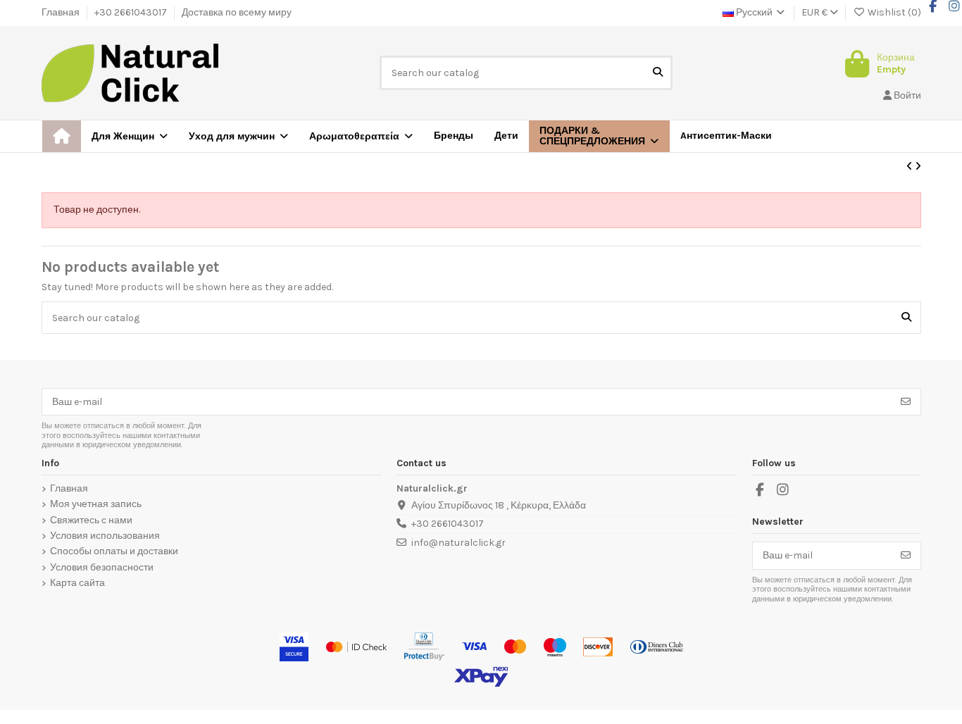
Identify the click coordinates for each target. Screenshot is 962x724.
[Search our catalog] (658, 73)
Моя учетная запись (96, 504)
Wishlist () (893, 12)
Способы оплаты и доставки (114, 551)
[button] (599, 136)
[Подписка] (905, 402)
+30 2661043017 (131, 12)
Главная (62, 12)
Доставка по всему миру (237, 12)
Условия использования (105, 536)
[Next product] (918, 167)
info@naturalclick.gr (458, 543)
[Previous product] (910, 167)
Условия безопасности (102, 567)
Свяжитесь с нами (91, 520)
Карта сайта (77, 583)
